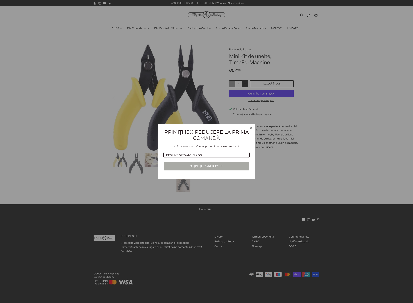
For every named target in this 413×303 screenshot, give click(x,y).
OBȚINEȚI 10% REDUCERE (206, 166)
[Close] (251, 128)
